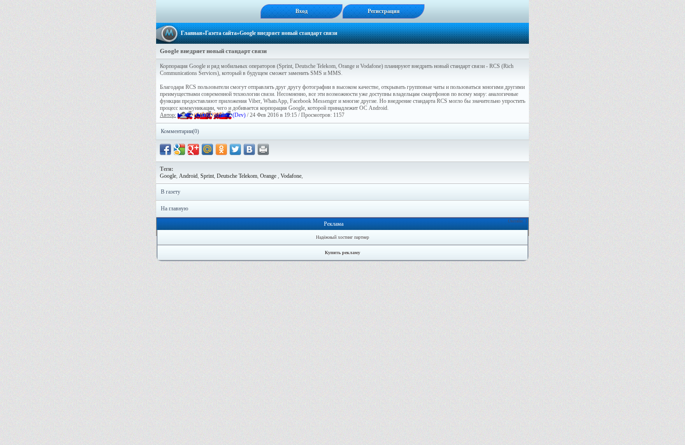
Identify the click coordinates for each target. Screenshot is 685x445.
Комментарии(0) (180, 131)
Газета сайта (221, 33)
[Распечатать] (263, 149)
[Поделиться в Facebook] (165, 149)
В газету (170, 192)
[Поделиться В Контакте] (249, 149)
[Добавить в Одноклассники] (221, 149)
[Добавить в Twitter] (235, 149)
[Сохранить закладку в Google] (179, 149)
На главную (174, 208)
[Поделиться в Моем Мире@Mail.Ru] (207, 149)
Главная (191, 33)
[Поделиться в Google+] (193, 149)
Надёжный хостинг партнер (342, 237)
